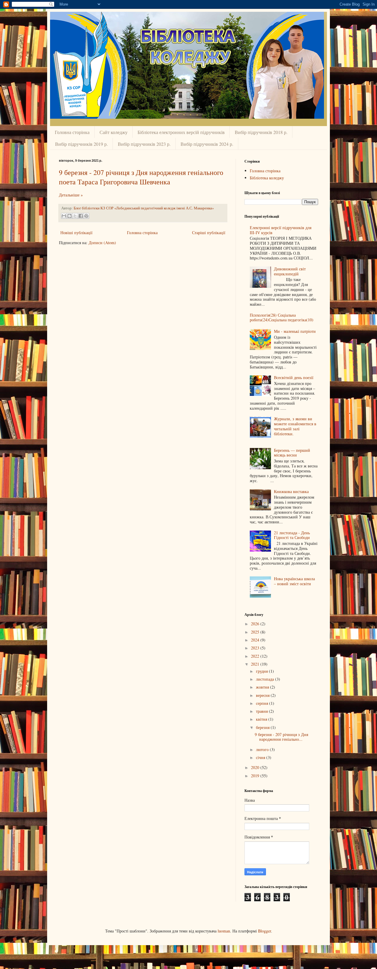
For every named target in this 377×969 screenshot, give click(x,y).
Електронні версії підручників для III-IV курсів (280, 230)
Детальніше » (71, 195)
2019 (255, 775)
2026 (255, 623)
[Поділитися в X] (75, 216)
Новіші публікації (76, 232)
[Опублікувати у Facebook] (81, 216)
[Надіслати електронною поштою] (64, 216)
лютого (263, 749)
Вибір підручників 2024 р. (207, 144)
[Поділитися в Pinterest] (86, 216)
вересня (263, 695)
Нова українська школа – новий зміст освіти (294, 581)
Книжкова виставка (291, 491)
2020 (255, 767)
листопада (265, 679)
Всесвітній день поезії (293, 377)
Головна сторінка (72, 132)
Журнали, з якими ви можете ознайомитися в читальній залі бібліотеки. (295, 426)
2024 (255, 640)
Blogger (264, 931)
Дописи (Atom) (102, 242)
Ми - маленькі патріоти (295, 331)
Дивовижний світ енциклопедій (290, 271)
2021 (255, 664)
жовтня (263, 687)
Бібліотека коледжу (267, 178)
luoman (224, 931)
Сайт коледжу (114, 132)
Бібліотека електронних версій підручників (181, 132)
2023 (255, 648)
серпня (262, 703)
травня (262, 711)
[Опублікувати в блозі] (69, 216)
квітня (262, 719)
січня (261, 757)
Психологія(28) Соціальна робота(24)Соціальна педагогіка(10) (281, 317)
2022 (255, 656)
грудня (262, 671)
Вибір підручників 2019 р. (81, 144)
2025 (255, 632)
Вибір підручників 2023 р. (144, 144)
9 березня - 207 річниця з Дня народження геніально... (281, 737)
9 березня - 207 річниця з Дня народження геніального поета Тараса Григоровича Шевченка (141, 177)
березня (263, 727)
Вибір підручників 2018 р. (261, 132)
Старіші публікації (208, 232)
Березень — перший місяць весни (292, 452)
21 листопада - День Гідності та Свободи (292, 535)
